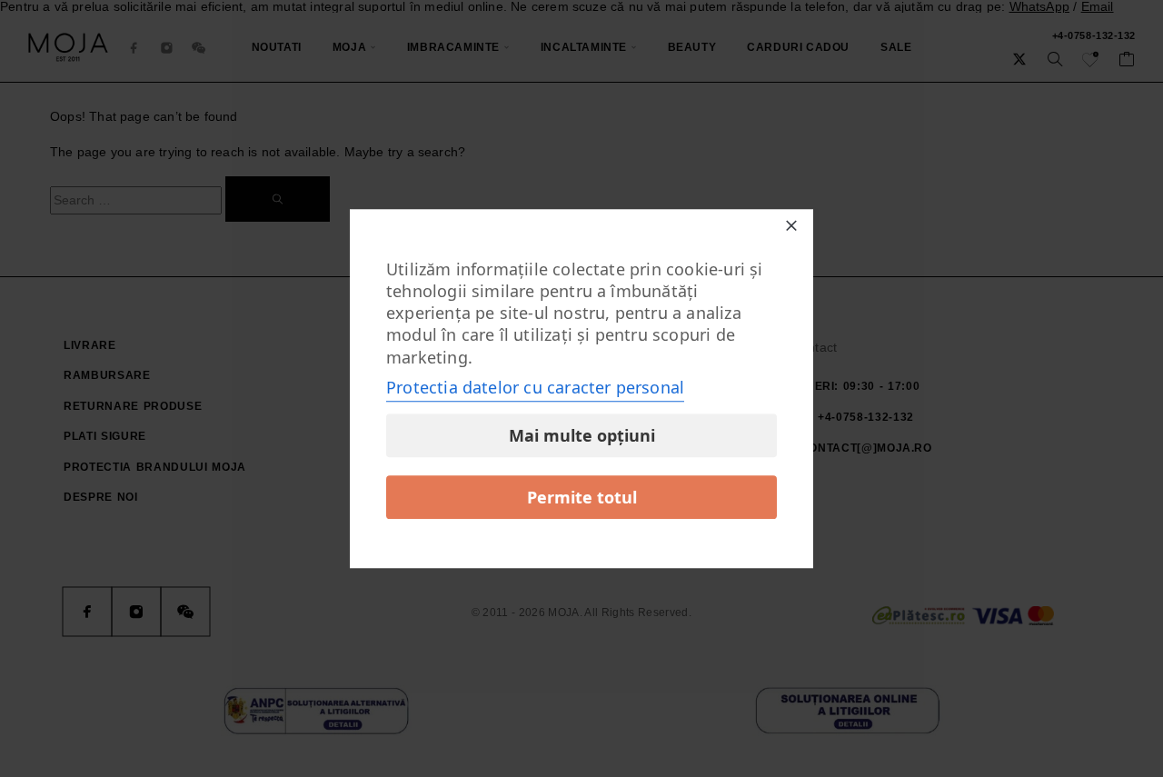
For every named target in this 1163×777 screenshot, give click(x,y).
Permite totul (582, 497)
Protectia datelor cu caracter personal (535, 387)
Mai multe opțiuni (582, 435)
